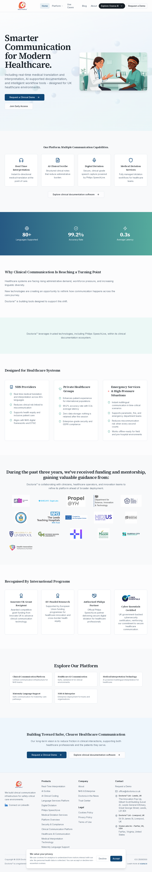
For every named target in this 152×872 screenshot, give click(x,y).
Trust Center (84, 800)
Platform (56, 6)
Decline (103, 858)
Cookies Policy (85, 812)
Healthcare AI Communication (56, 834)
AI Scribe (46, 791)
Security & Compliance (53, 824)
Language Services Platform (55, 800)
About (94, 6)
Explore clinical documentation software (74, 194)
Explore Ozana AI (110, 6)
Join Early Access (19, 106)
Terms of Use (85, 822)
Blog (84, 6)
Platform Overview (51, 819)
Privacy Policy (85, 817)
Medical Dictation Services (55, 815)
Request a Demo (136, 6)
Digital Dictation (49, 805)
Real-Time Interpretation (53, 786)
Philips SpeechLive (51, 810)
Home (45, 6)
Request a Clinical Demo (22, 97)
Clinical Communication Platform (57, 829)
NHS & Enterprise (86, 791)
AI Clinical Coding (50, 796)
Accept (116, 858)
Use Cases (70, 6)
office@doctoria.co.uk (129, 791)
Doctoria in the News (88, 796)
